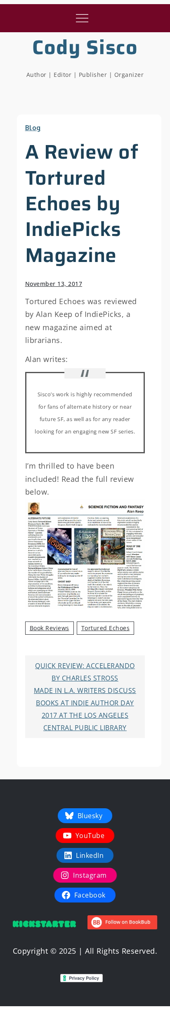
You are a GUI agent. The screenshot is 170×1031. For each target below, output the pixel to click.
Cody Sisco (85, 47)
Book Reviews (49, 628)
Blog (33, 128)
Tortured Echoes (105, 628)
